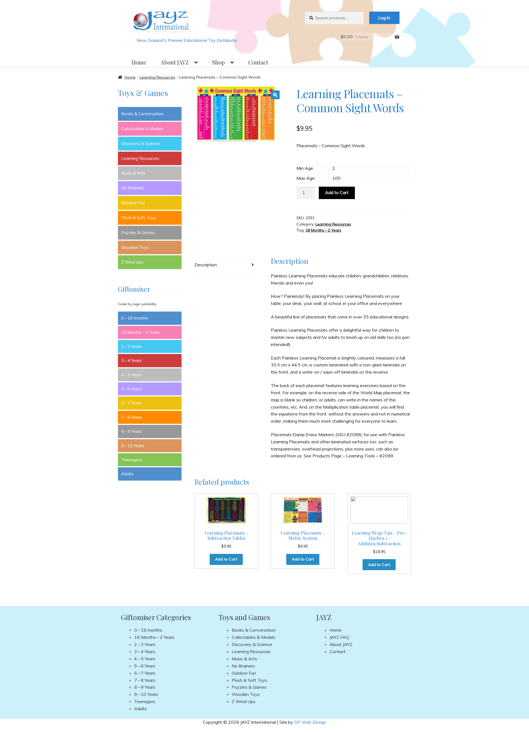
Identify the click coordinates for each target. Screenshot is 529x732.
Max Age (305, 178)
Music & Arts (133, 173)
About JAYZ (175, 62)
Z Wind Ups (132, 262)
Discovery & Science (140, 143)
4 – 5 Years (131, 374)
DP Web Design (310, 722)
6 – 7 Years (131, 403)
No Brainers (132, 188)
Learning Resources (157, 77)
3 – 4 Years (131, 360)
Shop (218, 62)
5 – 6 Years (131, 389)
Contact (258, 62)
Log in (384, 17)
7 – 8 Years (131, 417)
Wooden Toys (135, 247)
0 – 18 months (134, 318)
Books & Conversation (142, 113)
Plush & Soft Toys (138, 217)
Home (139, 62)
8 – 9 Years (131, 431)
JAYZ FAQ (339, 637)
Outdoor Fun (133, 202)
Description (206, 264)
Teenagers (131, 459)
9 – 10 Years (132, 445)
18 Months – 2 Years (323, 230)
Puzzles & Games (138, 232)
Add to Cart (337, 192)
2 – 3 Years (131, 346)
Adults (127, 473)
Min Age (304, 168)
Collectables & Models (142, 128)
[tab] (226, 265)
